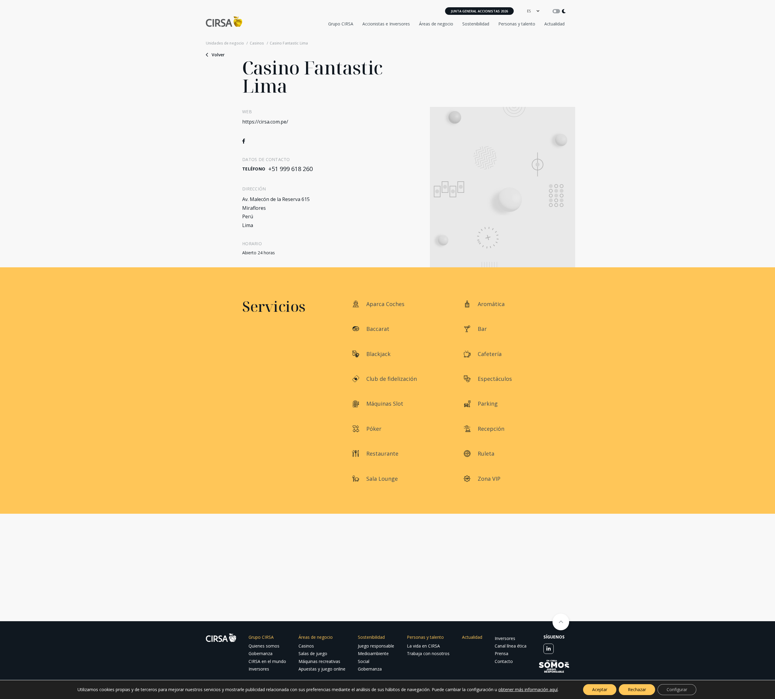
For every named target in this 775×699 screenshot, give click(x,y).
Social (363, 661)
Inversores (259, 669)
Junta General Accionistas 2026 (479, 11)
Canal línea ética (510, 646)
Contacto (504, 661)
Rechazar (637, 689)
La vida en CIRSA (423, 646)
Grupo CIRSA (340, 24)
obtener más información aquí (528, 689)
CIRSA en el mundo (267, 661)
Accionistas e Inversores (386, 24)
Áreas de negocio (436, 24)
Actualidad (554, 24)
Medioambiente (373, 653)
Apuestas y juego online (321, 669)
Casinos (257, 43)
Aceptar (599, 689)
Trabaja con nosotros (428, 653)
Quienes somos (264, 646)
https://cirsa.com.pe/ (265, 121)
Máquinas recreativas (319, 661)
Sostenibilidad (475, 24)
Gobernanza (260, 653)
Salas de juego (312, 653)
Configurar (677, 689)
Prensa (501, 653)
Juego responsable (376, 646)
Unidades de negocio (225, 43)
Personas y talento (516, 24)
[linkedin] (548, 649)
